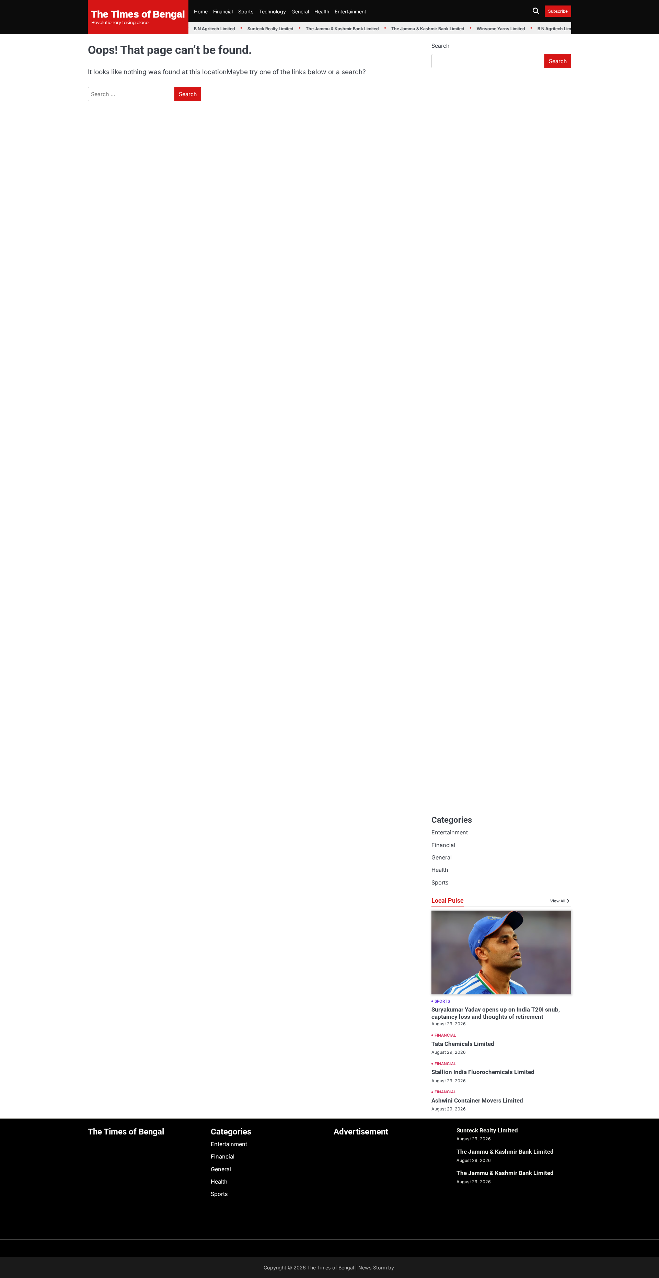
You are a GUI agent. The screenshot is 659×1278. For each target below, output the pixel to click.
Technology (272, 11)
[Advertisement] (501, 125)
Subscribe (558, 11)
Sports (246, 11)
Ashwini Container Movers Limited (477, 1100)
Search (440, 45)
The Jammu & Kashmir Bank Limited (336, 28)
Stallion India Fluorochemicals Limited (482, 1072)
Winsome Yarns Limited (495, 28)
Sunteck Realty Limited (265, 28)
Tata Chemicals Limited (462, 1043)
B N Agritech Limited (209, 28)
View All (557, 901)
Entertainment (350, 11)
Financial (223, 11)
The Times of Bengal (138, 13)
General (300, 11)
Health (321, 11)
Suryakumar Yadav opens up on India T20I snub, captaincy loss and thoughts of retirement (495, 1013)
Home (201, 11)
